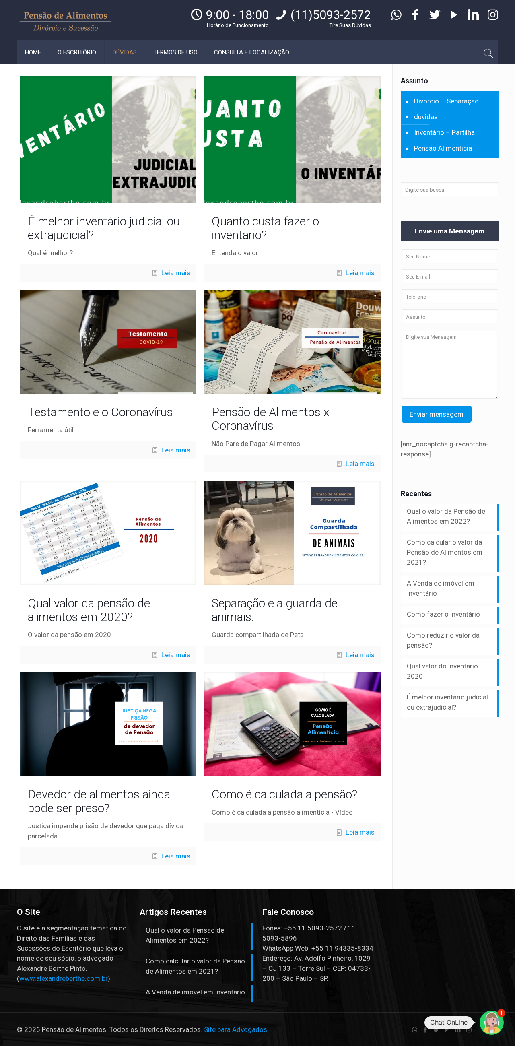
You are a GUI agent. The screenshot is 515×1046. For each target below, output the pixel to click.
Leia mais (175, 273)
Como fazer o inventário (443, 614)
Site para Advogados (235, 1029)
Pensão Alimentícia (443, 148)
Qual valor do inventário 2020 (442, 671)
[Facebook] (415, 17)
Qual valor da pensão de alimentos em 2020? (89, 610)
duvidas (426, 117)
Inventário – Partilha (444, 132)
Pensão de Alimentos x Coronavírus (271, 419)
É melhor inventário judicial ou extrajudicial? (104, 228)
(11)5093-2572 (330, 15)
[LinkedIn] (473, 17)
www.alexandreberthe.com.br (63, 978)
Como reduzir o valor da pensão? (443, 640)
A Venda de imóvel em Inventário (440, 588)
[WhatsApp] (396, 17)
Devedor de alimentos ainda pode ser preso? (99, 801)
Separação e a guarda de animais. (275, 610)
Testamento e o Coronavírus (100, 412)
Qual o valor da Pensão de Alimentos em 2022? (446, 516)
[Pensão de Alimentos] (65, 20)
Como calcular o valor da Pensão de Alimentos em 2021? (444, 552)
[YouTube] (454, 17)
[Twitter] (434, 17)
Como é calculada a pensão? (284, 794)
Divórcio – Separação (446, 101)
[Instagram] (492, 17)
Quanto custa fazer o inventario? (265, 228)
